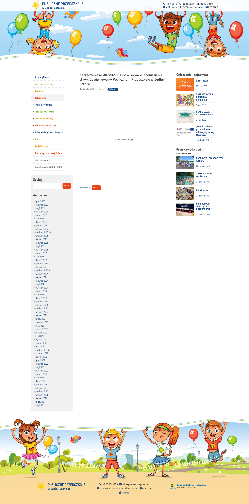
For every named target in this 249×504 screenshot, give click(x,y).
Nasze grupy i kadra (44, 111)
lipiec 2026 (40, 201)
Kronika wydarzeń (43, 104)
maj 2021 (39, 405)
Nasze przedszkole (44, 84)
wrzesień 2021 (41, 394)
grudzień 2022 (41, 343)
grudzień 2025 (41, 225)
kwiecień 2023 (41, 329)
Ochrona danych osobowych (49, 132)
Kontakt (39, 139)
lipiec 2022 (40, 360)
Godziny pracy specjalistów (48, 153)
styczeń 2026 (41, 222)
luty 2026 (39, 218)
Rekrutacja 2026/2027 (46, 125)
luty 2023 (39, 336)
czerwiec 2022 (41, 363)
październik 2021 (42, 391)
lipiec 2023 (40, 318)
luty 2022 (39, 377)
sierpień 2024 (41, 277)
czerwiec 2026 (41, 204)
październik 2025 (43, 232)
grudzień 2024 (41, 263)
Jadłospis (40, 90)
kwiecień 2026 (41, 211)
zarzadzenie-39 (85, 187)
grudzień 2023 (41, 301)
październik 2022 (43, 349)
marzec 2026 (41, 215)
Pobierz (96, 187)
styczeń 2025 (41, 260)
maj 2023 (39, 325)
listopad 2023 (41, 304)
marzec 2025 (41, 253)
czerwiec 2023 (41, 322)
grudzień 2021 (41, 384)
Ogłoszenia (40, 97)
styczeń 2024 (41, 298)
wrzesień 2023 (41, 311)
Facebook (125, 492)
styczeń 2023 (41, 339)
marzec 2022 (41, 374)
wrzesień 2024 (41, 273)
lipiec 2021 (40, 401)
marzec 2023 (41, 332)
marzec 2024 (41, 291)
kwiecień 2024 (41, 287)
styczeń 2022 (41, 381)
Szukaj (37, 179)
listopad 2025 (41, 228)
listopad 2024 (41, 266)
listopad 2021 (41, 387)
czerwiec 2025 (41, 242)
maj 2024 (39, 284)
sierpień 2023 (41, 315)
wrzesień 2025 (41, 235)
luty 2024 (39, 294)
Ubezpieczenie (42, 160)
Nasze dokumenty (44, 118)
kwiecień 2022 (41, 370)
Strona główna (42, 77)
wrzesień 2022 (41, 353)
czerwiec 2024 (41, 280)
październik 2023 (43, 308)
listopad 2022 (41, 346)
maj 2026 (39, 208)
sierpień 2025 (41, 239)
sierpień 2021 (41, 398)
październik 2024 (42, 270)
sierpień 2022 (41, 356)
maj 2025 (39, 246)
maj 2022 (39, 367)
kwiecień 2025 (41, 249)
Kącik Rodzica (41, 146)
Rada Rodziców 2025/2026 (48, 167)
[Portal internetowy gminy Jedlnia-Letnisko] (188, 485)
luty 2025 (39, 256)
